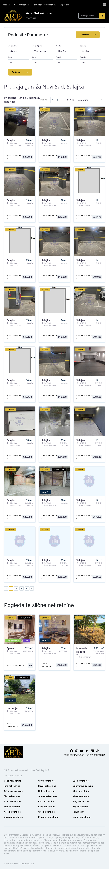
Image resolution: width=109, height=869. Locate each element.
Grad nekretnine (12, 780)
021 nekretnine (81, 780)
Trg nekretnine (80, 806)
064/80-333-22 (32, 18)
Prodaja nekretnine (48, 817)
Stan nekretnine (12, 801)
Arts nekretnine (12, 811)
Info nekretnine (12, 786)
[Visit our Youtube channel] (81, 750)
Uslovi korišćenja (96, 755)
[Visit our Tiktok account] (97, 750)
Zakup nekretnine (13, 817)
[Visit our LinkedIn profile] (92, 750)
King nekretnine (46, 806)
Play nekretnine (81, 801)
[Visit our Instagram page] (76, 750)
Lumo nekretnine (82, 817)
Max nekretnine (12, 806)
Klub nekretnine (81, 791)
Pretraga (16, 72)
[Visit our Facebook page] (71, 750)
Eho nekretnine (12, 796)
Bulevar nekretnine (83, 786)
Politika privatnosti (74, 755)
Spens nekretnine (47, 796)
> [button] (31, 588)
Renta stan (78, 811)
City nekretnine (46, 780)
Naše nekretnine (21, 4)
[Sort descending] (57, 99)
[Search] (102, 16)
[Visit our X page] (87, 750)
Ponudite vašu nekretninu (44, 4)
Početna (6, 4)
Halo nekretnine (46, 791)
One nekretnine (46, 811)
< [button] (6, 588)
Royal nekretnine (47, 786)
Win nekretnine (81, 796)
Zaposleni (64, 4)
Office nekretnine (13, 791)
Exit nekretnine (46, 801)
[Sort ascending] (53, 99)
